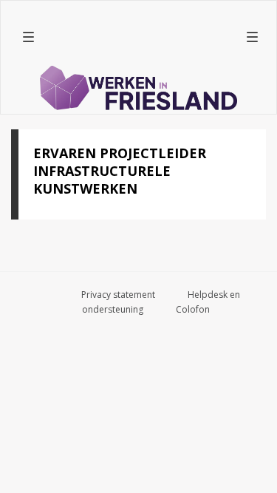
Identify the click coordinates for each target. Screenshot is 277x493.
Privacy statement (118, 294)
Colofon (193, 309)
